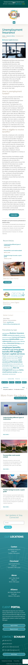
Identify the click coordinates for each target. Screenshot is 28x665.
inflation (4, 356)
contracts (21, 339)
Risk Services (16, 370)
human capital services (13, 354)
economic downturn (12, 345)
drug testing (4, 345)
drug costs (22, 343)
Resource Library (11, 36)
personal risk (5, 364)
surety (15, 372)
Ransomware (15, 365)
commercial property (13, 335)
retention (4, 368)
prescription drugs (7, 366)
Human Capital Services (11, 40)
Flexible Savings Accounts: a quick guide (13, 256)
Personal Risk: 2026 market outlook (13, 250)
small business (7, 372)
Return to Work (10, 368)
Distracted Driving (13, 343)
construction (14, 339)
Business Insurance (17, 333)
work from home (12, 374)
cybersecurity (7, 341)
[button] (14, 22)
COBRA (4, 335)
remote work (21, 365)
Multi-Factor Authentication (12, 360)
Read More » (6, 434)
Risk (14, 368)
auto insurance (5, 333)
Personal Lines (16, 362)
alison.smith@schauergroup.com (11, 324)
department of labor (16, 341)
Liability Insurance (6, 358)
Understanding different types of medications (12, 245)
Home (3, 36)
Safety (21, 370)
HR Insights (16, 351)
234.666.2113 (10, 322)
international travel (10, 356)
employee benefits (11, 347)
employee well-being (10, 349)
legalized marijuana (19, 356)
